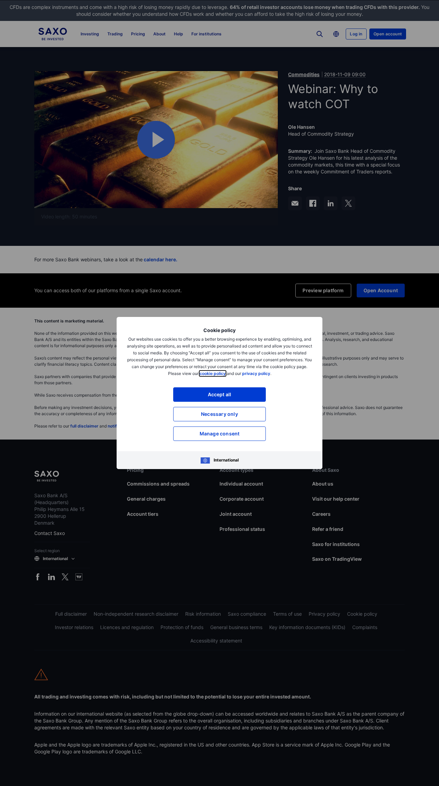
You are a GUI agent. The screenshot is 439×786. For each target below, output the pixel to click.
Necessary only (219, 414)
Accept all (220, 394)
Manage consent (220, 433)
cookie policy (213, 373)
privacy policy (256, 373)
